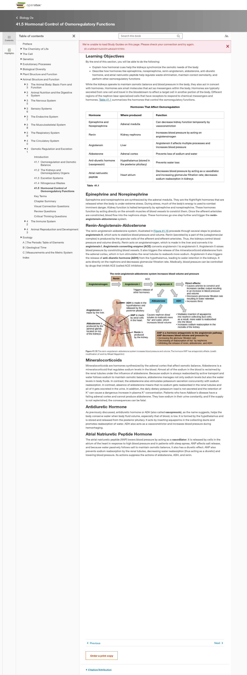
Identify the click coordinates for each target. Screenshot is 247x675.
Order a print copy (101, 655)
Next (217, 642)
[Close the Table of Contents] (74, 36)
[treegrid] (47, 150)
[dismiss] (227, 46)
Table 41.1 (105, 99)
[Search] (178, 36)
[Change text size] (226, 36)
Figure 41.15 (161, 230)
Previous (95, 643)
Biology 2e (26, 17)
